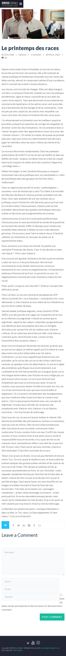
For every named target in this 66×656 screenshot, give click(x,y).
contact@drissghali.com (50, 648)
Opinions (22, 54)
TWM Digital (17, 650)
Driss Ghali (9, 54)
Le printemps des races (30, 48)
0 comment (36, 54)
